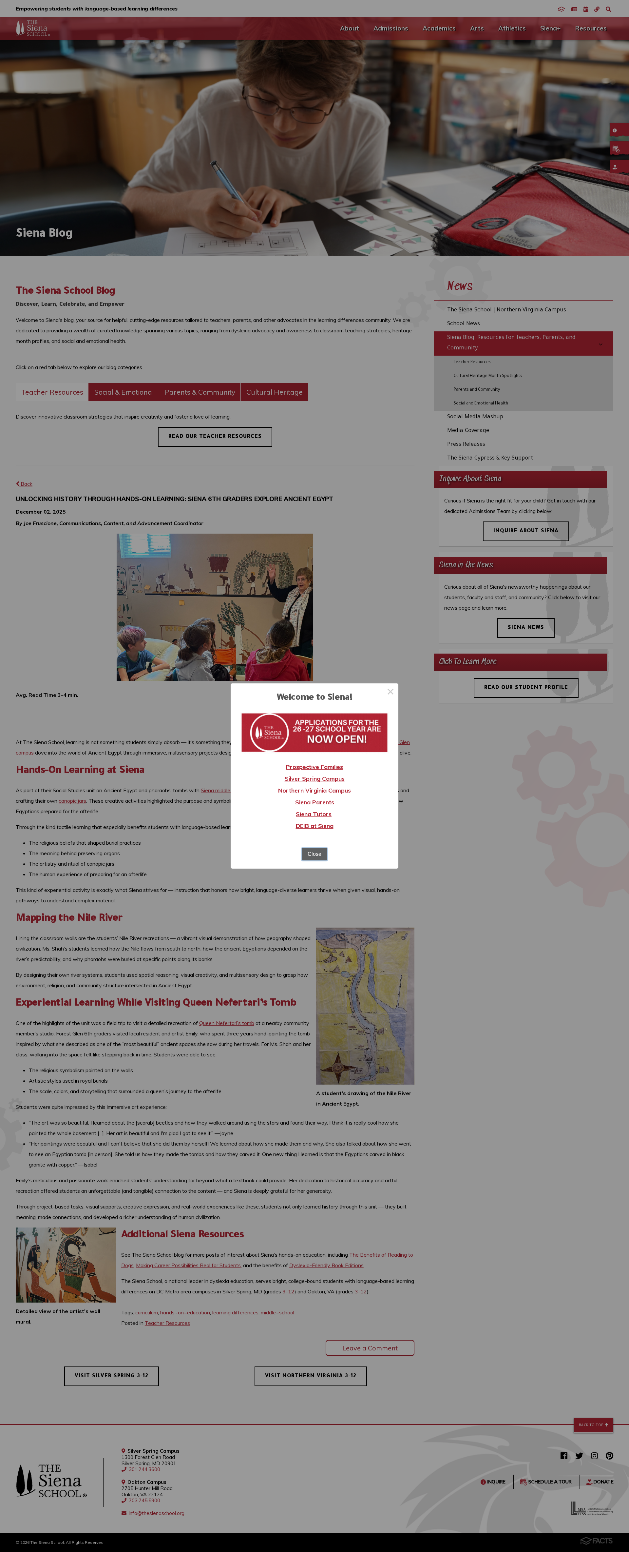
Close (314, 854)
